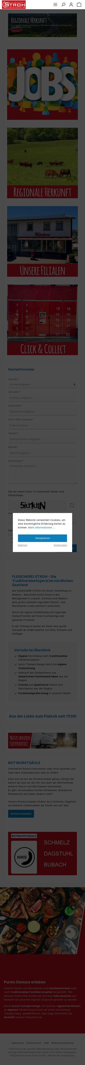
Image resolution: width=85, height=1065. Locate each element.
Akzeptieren (42, 538)
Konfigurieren (60, 545)
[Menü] (55, 4)
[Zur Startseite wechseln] (14, 4)
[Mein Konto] (71, 4)
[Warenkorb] (79, 4)
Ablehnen (22, 545)
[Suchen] (63, 4)
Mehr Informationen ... (41, 527)
